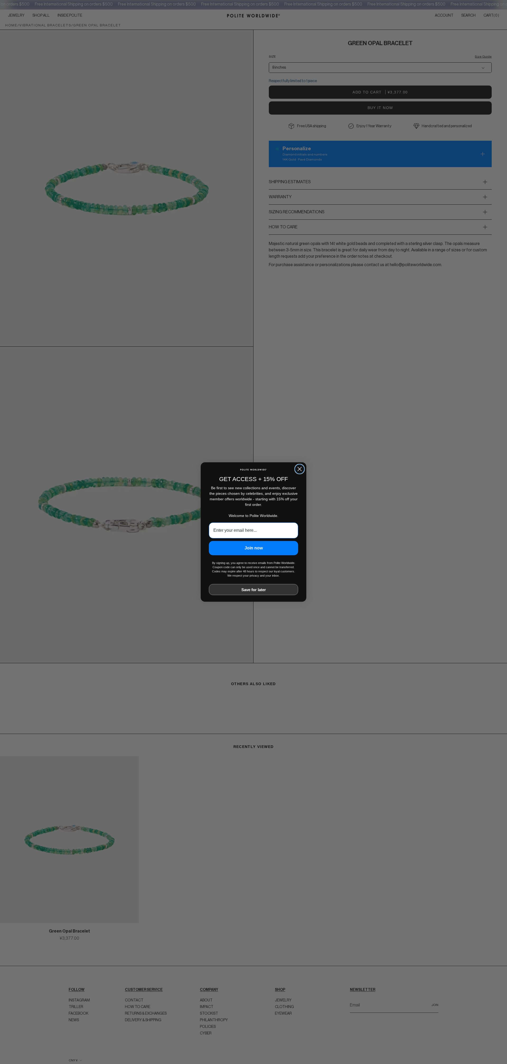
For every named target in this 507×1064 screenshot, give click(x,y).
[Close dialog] (299, 469)
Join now (254, 548)
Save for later (253, 589)
